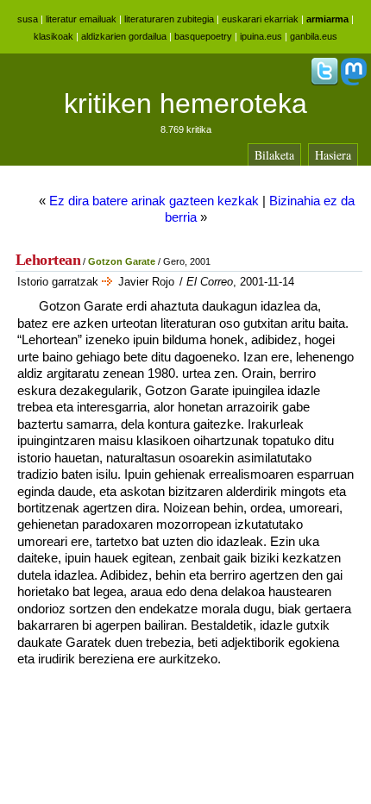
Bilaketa (274, 155)
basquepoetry (203, 36)
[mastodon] (354, 82)
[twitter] (324, 82)
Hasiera (333, 155)
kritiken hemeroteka (185, 103)
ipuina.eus (261, 36)
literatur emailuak (81, 19)
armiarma (327, 19)
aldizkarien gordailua (124, 36)
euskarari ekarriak (260, 19)
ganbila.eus (313, 36)
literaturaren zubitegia (169, 19)
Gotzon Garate (121, 261)
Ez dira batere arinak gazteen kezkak (154, 200)
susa (27, 19)
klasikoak (53, 36)
